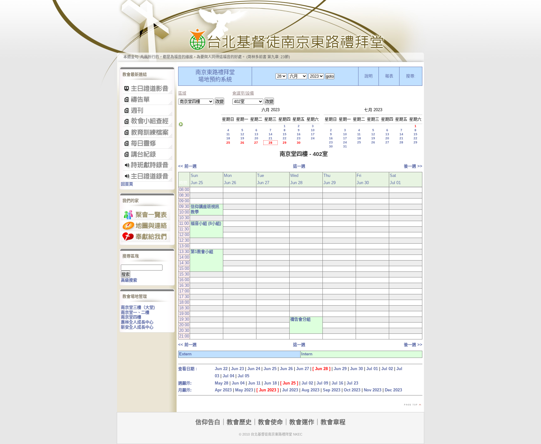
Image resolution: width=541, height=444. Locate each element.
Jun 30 (356, 368)
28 (270, 142)
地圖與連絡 (145, 225)
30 (299, 142)
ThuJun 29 (329, 179)
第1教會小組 (202, 251)
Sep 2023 (331, 390)
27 (256, 142)
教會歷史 (239, 422)
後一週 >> (413, 166)
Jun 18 (270, 383)
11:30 (184, 229)
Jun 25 (270, 368)
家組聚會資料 (147, 154)
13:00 (184, 246)
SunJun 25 (197, 179)
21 (270, 138)
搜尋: (410, 76)
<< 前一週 (187, 166)
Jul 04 (228, 376)
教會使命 (270, 422)
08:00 (184, 189)
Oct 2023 (352, 390)
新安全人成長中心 (137, 327)
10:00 (184, 212)
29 (284, 142)
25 (228, 142)
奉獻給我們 (145, 236)
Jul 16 (337, 383)
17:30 (184, 296)
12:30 (184, 240)
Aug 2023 (310, 390)
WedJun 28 (296, 179)
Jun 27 (302, 368)
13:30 (184, 251)
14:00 (184, 257)
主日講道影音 (147, 88)
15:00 (184, 268)
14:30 (184, 263)
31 (345, 146)
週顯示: (185, 383)
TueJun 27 (263, 179)
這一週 (299, 166)
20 (256, 138)
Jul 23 (352, 383)
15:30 (184, 274)
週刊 (147, 110)
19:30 (184, 319)
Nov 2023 (372, 390)
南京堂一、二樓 (135, 312)
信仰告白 (207, 422)
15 (284, 134)
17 (313, 134)
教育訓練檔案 (147, 132)
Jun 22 (221, 368)
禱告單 (147, 99)
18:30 (184, 308)
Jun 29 (340, 368)
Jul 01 (372, 368)
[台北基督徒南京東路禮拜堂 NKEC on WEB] (270, 31)
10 (313, 130)
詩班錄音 (147, 165)
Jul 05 (243, 376)
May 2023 (244, 390)
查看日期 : (187, 368)
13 (256, 134)
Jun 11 (254, 383)
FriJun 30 (363, 179)
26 (242, 142)
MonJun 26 (230, 179)
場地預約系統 (215, 79)
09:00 (184, 201)
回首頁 (127, 184)
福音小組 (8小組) (206, 223)
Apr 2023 (223, 390)
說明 (368, 76)
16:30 (184, 285)
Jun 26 (286, 368)
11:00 (184, 223)
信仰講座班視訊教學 (205, 209)
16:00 (184, 279)
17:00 (184, 291)
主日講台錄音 (147, 121)
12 (242, 134)
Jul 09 (322, 383)
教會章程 (333, 422)
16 (299, 134)
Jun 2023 (267, 390)
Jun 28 (321, 368)
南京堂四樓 (131, 317)
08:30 (184, 195)
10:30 (184, 217)
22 (284, 138)
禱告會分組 (300, 319)
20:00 (184, 325)
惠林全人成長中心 (137, 322)
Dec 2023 (393, 390)
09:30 (184, 206)
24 (313, 138)
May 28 (221, 383)
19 (242, 138)
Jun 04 (238, 383)
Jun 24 (253, 368)
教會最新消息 (147, 143)
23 (299, 138)
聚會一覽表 (145, 214)
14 (270, 134)
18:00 (184, 302)
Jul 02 (387, 368)
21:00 (184, 336)
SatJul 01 (395, 179)
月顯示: (185, 390)
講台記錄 (147, 176)
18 (228, 138)
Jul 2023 (290, 390)
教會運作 (301, 422)
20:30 (184, 330)
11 (228, 134)
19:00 (184, 313)
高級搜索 (129, 280)
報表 (389, 76)
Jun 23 (237, 368)
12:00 (184, 234)
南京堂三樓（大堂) (138, 307)
